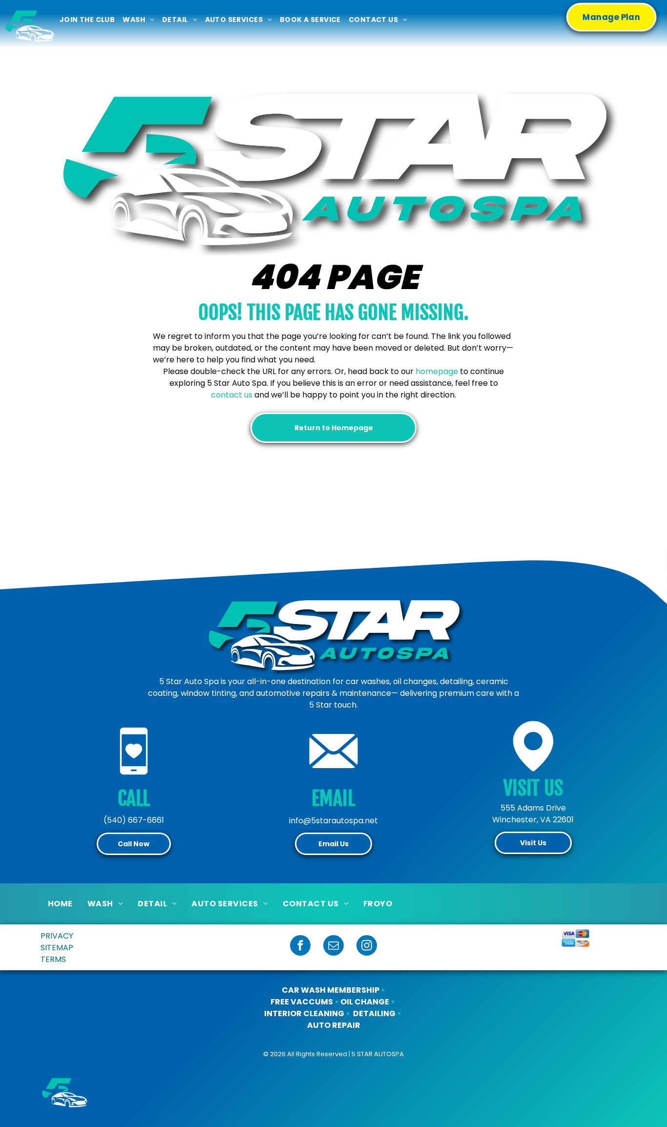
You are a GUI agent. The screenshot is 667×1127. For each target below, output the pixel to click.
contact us (231, 394)
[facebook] (300, 946)
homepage (437, 371)
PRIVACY (57, 935)
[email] (333, 946)
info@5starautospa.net (333, 820)
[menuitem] (87, 20)
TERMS (53, 959)
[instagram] (366, 946)
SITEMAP (57, 947)
